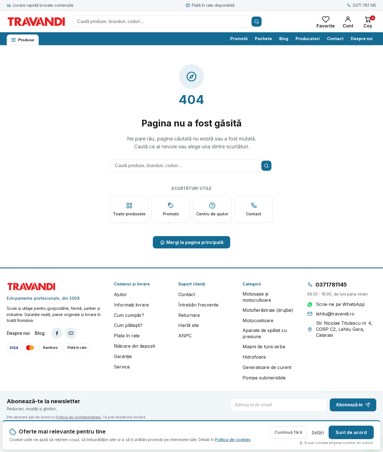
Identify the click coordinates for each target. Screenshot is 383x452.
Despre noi (362, 38)
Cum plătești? (128, 325)
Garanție (123, 356)
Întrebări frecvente (198, 305)
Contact (335, 38)
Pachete (263, 38)
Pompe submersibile (264, 377)
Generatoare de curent (267, 367)
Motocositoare (258, 320)
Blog (283, 38)
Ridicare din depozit (134, 346)
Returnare (189, 315)
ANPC (185, 335)
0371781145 (331, 284)
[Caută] (257, 22)
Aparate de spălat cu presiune (265, 333)
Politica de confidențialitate (78, 417)
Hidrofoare (254, 357)
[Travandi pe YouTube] (71, 333)
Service (122, 367)
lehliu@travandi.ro (335, 314)
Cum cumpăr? (129, 315)
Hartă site (188, 325)
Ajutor (120, 294)
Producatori (308, 38)
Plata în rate (127, 335)
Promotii (239, 38)
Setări (318, 432)
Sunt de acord (351, 432)
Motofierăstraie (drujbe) (268, 310)
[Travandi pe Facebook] (57, 333)
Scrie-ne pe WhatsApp (340, 304)
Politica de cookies (232, 439)
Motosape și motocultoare (257, 297)
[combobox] (167, 21)
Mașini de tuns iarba (264, 346)
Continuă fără (288, 432)
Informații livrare (131, 305)
